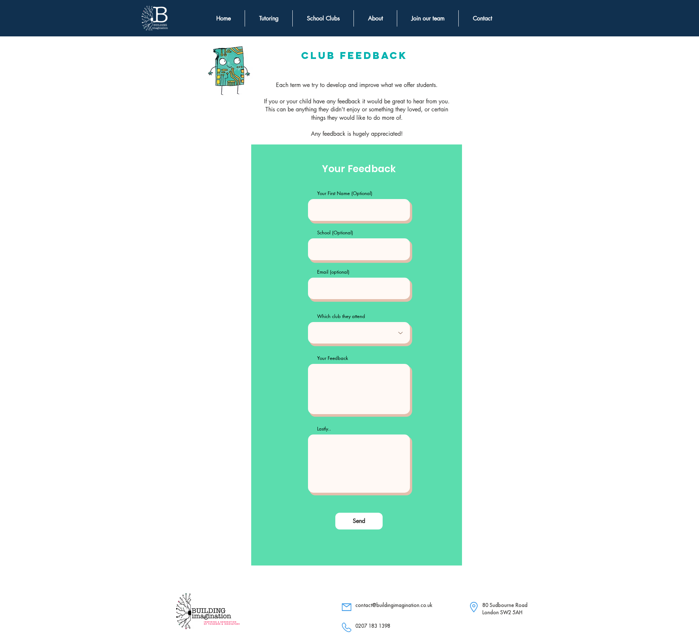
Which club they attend (341, 316)
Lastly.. (324, 428)
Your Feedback (332, 358)
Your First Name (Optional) (344, 193)
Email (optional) (333, 272)
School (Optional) (335, 232)
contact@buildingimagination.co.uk (393, 605)
